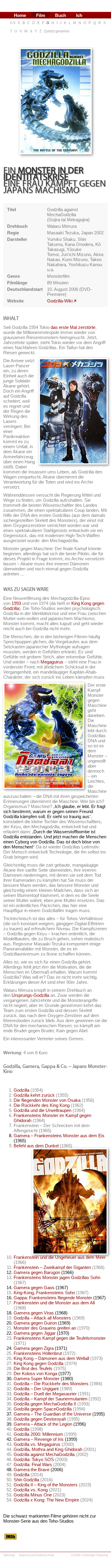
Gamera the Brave (31, 1469)
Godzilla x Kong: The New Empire (46, 1499)
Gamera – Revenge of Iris (39, 1439)
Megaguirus (52, 661)
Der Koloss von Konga (35, 1373)
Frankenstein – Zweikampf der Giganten (52, 1267)
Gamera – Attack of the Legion (43, 1424)
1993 (16, 603)
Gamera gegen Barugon (37, 1272)
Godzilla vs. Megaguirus (37, 1444)
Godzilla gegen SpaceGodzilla (43, 1408)
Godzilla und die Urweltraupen (42, 1110)
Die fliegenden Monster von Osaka (47, 1100)
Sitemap (9, 1555)
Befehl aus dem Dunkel (36, 1145)
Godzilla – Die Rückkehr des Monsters (51, 1383)
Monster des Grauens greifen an (45, 1328)
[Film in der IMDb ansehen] (10, 1537)
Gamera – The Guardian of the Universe (52, 1413)
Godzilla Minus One (33, 1494)
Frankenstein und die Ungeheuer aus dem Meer (60, 1257)
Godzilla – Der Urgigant (36, 1388)
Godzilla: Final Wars (33, 1464)
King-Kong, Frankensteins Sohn (44, 1292)
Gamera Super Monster (36, 1378)
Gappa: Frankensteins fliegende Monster (53, 1297)
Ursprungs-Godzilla (30, 995)
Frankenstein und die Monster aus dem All (54, 1302)
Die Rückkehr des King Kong (42, 1105)
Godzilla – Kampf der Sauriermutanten (50, 1398)
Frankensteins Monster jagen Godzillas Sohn (57, 1277)
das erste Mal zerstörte (73, 327)
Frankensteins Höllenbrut (38, 1353)
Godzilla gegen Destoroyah (40, 1419)
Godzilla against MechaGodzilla (44, 1454)
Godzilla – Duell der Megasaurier (45, 1393)
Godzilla (21, 1090)
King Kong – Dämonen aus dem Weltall (51, 1358)
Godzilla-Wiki (60, 300)
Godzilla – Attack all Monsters (42, 1317)
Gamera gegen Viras (34, 1312)
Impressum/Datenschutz (36, 1555)
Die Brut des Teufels (33, 1368)
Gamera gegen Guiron (35, 1322)
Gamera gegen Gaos (34, 1287)
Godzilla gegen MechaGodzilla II (45, 1403)
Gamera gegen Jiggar (35, 1333)
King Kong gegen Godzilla (38, 1363)
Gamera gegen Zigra (34, 1348)
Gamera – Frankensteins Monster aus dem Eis (59, 1135)
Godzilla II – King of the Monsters (46, 1484)
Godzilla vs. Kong (31, 1489)
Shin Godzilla (26, 1479)
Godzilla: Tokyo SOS (34, 1459)
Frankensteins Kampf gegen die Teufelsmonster (60, 1338)
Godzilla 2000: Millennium (38, 1434)
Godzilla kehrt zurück (34, 1095)
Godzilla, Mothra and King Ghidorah (48, 1449)
